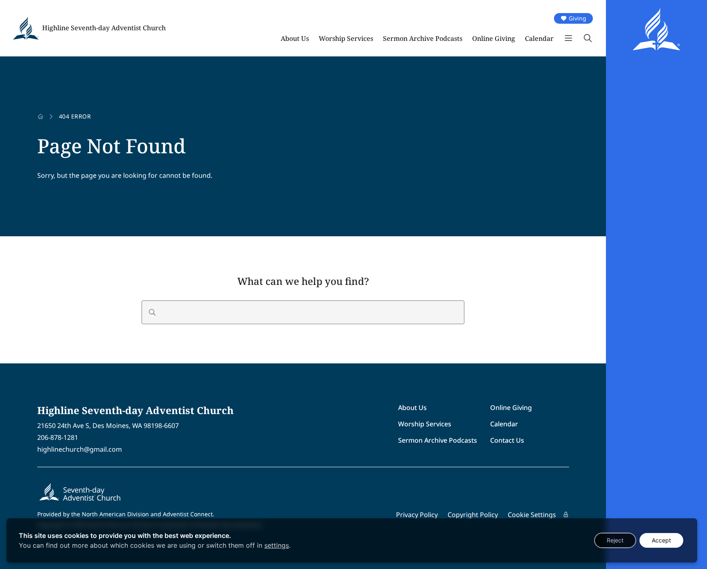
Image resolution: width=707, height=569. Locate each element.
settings (276, 545)
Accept (661, 540)
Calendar (539, 38)
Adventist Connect (188, 514)
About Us (295, 38)
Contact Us (507, 440)
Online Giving (493, 38)
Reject (615, 540)
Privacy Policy (417, 514)
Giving (577, 18)
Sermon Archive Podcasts (422, 38)
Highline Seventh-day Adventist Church (104, 27)
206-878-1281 (57, 437)
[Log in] (566, 514)
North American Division (115, 514)
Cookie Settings (532, 514)
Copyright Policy (473, 514)
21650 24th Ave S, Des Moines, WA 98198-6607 (108, 425)
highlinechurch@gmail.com (79, 449)
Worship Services (346, 38)
